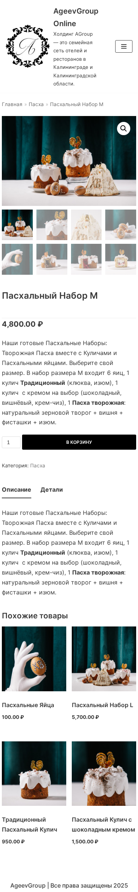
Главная (12, 104)
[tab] (16, 490)
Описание (16, 489)
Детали (51, 489)
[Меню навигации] (123, 46)
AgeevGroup (28, 885)
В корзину (79, 442)
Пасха (36, 104)
